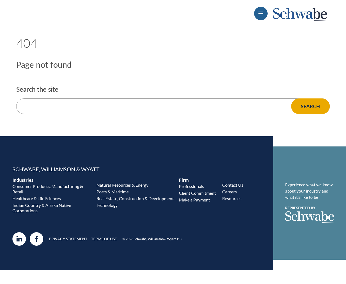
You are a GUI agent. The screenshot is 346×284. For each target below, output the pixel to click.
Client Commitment (197, 193)
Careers (229, 191)
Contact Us (232, 184)
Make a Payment (194, 199)
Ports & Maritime (113, 191)
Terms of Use (104, 239)
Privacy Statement (68, 239)
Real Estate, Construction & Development (135, 198)
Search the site (37, 89)
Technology (107, 205)
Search (310, 106)
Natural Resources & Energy (122, 184)
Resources (231, 198)
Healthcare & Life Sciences (36, 198)
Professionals (191, 186)
